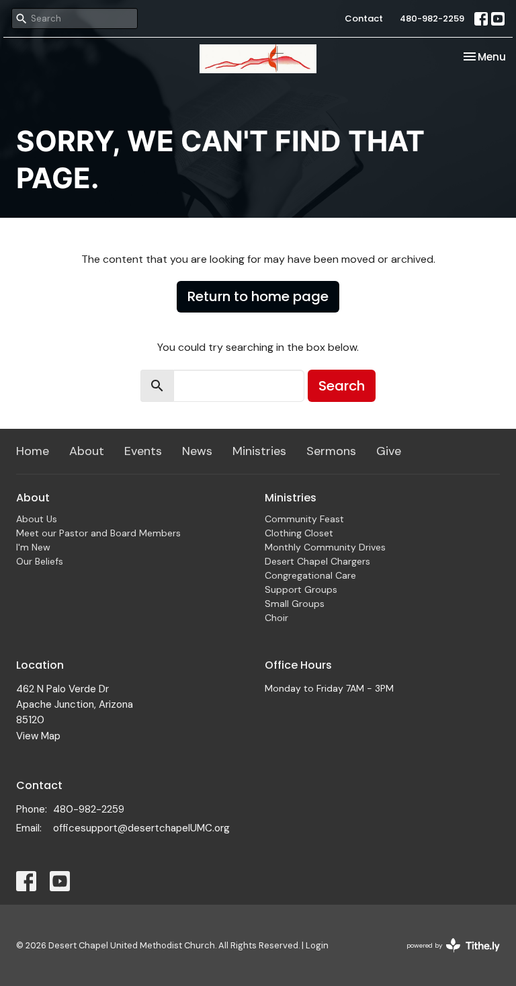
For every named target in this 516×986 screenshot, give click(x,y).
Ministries (259, 451)
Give (388, 451)
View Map (38, 736)
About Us (36, 519)
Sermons (331, 451)
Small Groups (295, 604)
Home (32, 451)
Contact (364, 18)
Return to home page (258, 296)
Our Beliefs (39, 561)
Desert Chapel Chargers (317, 561)
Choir (276, 618)
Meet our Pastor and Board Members (98, 533)
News (197, 451)
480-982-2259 (432, 18)
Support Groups (301, 589)
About (86, 451)
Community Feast (304, 519)
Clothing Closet (299, 533)
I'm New (33, 547)
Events (143, 451)
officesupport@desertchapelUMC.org (141, 828)
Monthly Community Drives (325, 547)
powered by (445, 957)
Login (317, 945)
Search (341, 385)
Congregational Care (310, 575)
